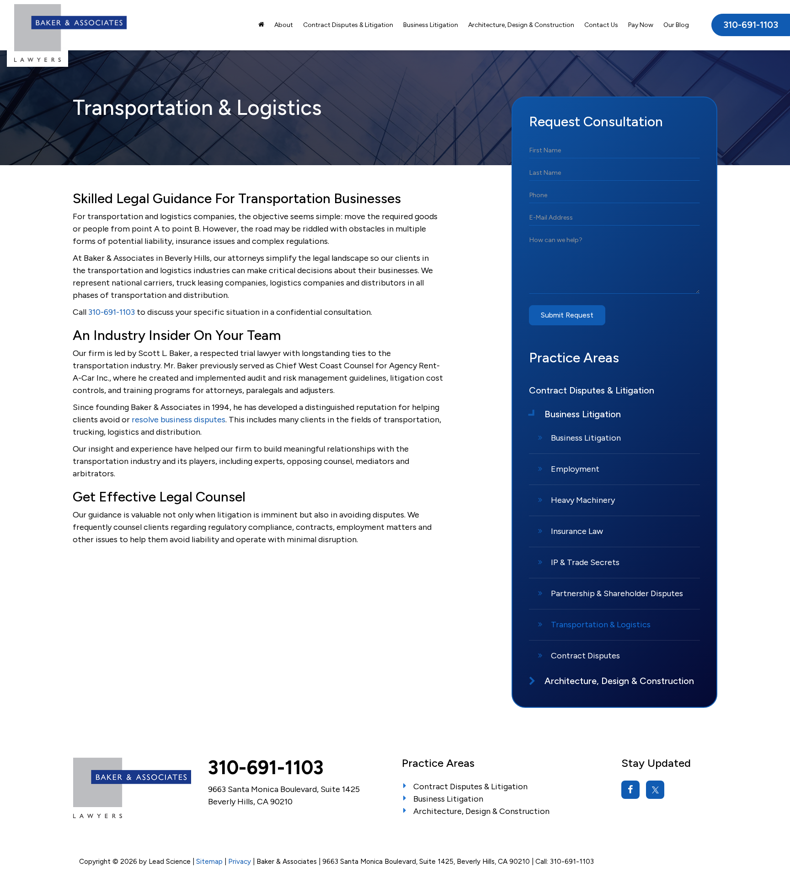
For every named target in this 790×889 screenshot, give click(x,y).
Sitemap (209, 861)
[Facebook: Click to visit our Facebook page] (630, 790)
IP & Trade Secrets (585, 562)
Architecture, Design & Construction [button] (521, 25)
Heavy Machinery (583, 500)
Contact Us (601, 25)
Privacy (239, 861)
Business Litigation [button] (430, 25)
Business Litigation (586, 438)
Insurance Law (577, 531)
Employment (575, 469)
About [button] (283, 25)
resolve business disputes (178, 420)
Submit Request (567, 315)
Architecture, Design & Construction (481, 811)
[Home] (261, 25)
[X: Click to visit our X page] (655, 790)
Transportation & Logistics (601, 625)
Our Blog (676, 25)
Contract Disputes (585, 656)
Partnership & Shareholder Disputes (617, 593)
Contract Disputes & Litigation (348, 25)
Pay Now (640, 25)
